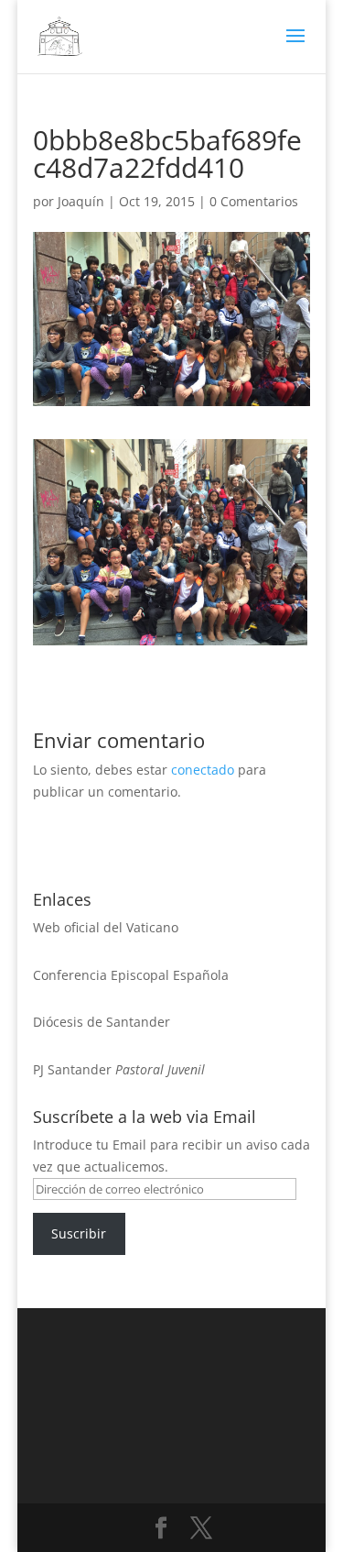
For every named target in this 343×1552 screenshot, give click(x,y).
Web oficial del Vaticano (105, 927)
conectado (202, 769)
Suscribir (78, 1233)
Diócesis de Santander (101, 1021)
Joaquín (81, 201)
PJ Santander (72, 1069)
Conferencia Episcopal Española (131, 975)
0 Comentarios (253, 201)
